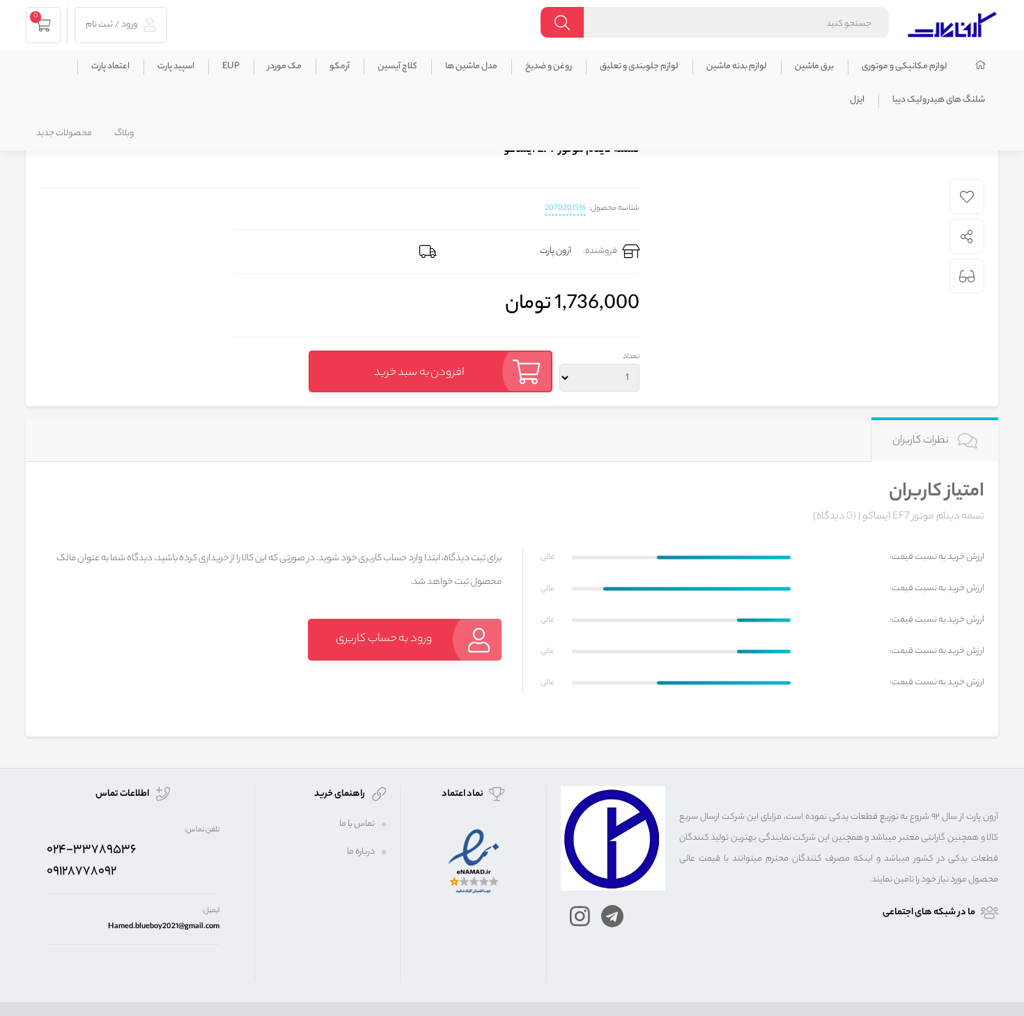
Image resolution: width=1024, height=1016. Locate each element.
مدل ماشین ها (471, 66)
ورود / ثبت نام (112, 24)
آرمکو (339, 66)
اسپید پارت (175, 66)
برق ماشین (814, 66)
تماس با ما (357, 824)
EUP (231, 66)
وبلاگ (124, 133)
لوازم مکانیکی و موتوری (904, 66)
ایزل (857, 100)
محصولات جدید (64, 133)
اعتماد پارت (110, 66)
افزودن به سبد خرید (419, 373)
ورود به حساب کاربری (384, 639)
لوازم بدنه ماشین (736, 66)
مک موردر (284, 66)
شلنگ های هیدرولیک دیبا (938, 100)
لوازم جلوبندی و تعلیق (639, 66)
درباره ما (361, 852)
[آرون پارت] (952, 22)
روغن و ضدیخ (548, 66)
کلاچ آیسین (397, 66)
